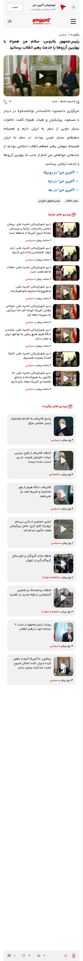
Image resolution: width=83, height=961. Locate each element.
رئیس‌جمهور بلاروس (49, 201)
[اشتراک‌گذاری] (65, 955)
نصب (15, 7)
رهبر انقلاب (71, 201)
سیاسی (63, 35)
